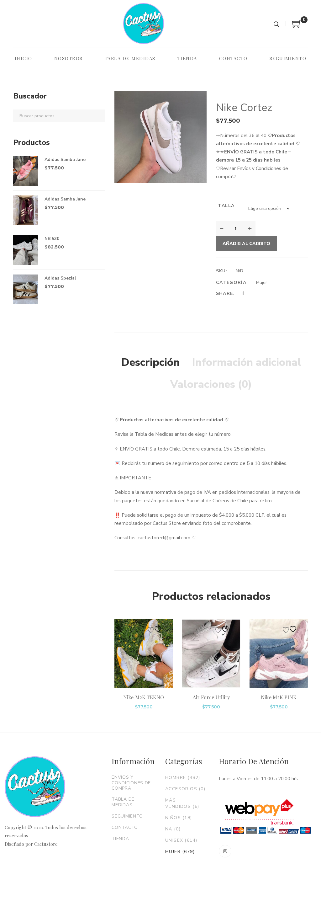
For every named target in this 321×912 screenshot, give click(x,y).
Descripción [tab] (150, 362)
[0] (297, 26)
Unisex (181, 840)
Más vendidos (182, 803)
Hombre (182, 778)
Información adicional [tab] (246, 362)
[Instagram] (225, 851)
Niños (178, 818)
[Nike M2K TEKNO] (143, 653)
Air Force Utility (211, 697)
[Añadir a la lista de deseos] (155, 629)
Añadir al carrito (246, 244)
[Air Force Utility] (211, 653)
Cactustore (46, 844)
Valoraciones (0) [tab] (211, 384)
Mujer (261, 282)
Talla (226, 206)
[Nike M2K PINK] (279, 653)
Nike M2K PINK (279, 697)
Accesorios (185, 789)
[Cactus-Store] (143, 23)
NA (173, 829)
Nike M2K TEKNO (143, 697)
